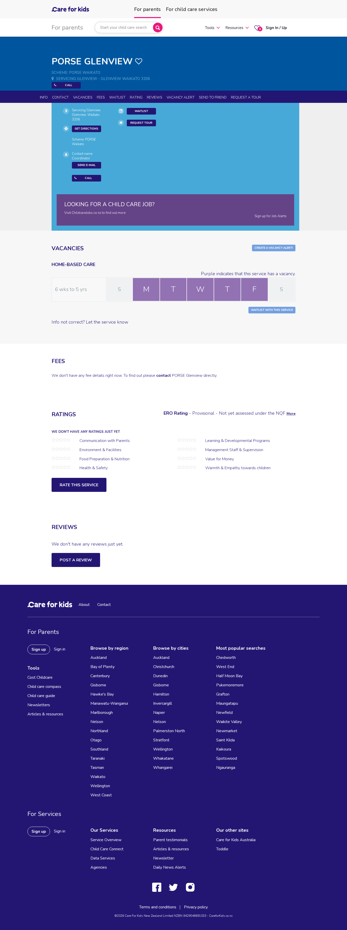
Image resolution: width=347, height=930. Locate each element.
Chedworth (226, 657)
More (291, 413)
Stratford (161, 740)
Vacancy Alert (181, 97)
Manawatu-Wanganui (109, 703)
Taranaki (97, 758)
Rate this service (79, 485)
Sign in (59, 649)
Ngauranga (225, 767)
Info (44, 97)
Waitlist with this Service (272, 310)
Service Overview (105, 840)
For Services (44, 814)
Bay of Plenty (102, 667)
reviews (154, 97)
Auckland (98, 657)
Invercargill (162, 703)
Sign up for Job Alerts (271, 216)
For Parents (43, 632)
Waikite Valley (229, 722)
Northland (99, 731)
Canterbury (100, 676)
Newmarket (226, 731)
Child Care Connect (106, 849)
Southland (99, 749)
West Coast (101, 795)
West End (225, 667)
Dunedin (160, 676)
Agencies (98, 867)
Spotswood (226, 758)
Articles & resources (45, 714)
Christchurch (163, 667)
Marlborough (101, 712)
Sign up (38, 649)
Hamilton (161, 694)
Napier (159, 712)
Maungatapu (227, 703)
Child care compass (44, 686)
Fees (101, 97)
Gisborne (98, 685)
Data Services (102, 858)
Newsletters (38, 705)
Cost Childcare (40, 677)
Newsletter (163, 858)
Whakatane (163, 758)
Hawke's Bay (102, 694)
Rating (136, 97)
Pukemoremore (230, 685)
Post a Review (76, 560)
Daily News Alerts (169, 867)
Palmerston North (169, 731)
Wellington (100, 786)
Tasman (97, 767)
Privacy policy (196, 907)
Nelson (96, 722)
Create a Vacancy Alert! (274, 248)
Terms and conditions (157, 907)
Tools (209, 27)
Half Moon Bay (229, 676)
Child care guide (41, 696)
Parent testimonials (170, 840)
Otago (96, 740)
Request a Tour (246, 97)
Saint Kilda (225, 740)
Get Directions (86, 129)
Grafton (222, 694)
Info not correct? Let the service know (90, 322)
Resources (234, 27)
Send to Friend (213, 97)
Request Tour (141, 123)
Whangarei (162, 767)
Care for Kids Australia (236, 840)
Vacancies (82, 97)
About (84, 604)
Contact (60, 97)
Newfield (224, 712)
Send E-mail (86, 165)
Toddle (222, 849)
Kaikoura (223, 749)
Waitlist (117, 97)
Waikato (97, 777)
